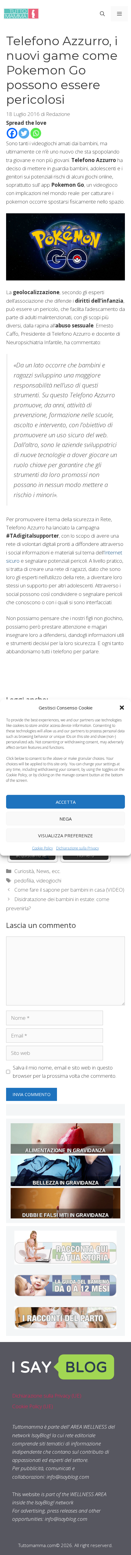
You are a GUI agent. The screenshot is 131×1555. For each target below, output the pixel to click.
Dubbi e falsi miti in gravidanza (65, 1215)
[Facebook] (12, 133)
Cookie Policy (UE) (32, 1406)
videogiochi (48, 880)
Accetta (66, 802)
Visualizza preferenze (65, 835)
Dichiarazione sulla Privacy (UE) (46, 1395)
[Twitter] (24, 133)
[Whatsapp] (35, 133)
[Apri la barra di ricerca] (102, 13)
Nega (65, 818)
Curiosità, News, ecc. (37, 871)
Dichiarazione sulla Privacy (77, 848)
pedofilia (24, 880)
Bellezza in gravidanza (66, 1182)
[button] (122, 708)
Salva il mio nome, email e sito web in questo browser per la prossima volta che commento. (64, 1071)
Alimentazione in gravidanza (65, 1150)
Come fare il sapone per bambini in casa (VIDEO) (69, 889)
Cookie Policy (42, 848)
